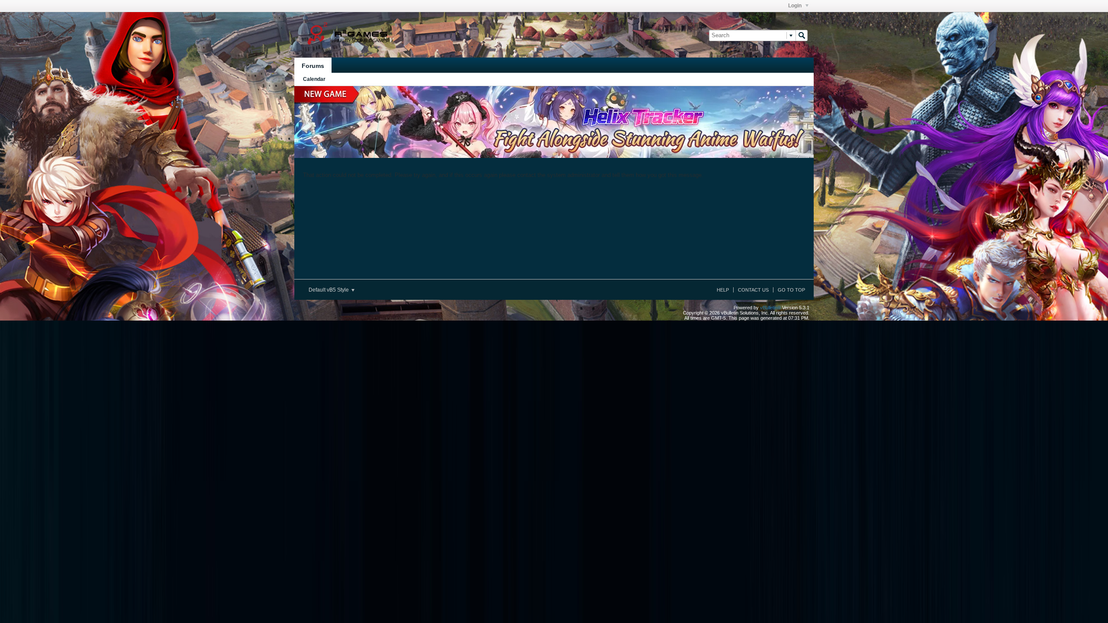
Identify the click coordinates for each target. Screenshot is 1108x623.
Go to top (791, 289)
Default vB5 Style (329, 290)
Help (723, 289)
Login (795, 6)
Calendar (314, 79)
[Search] (802, 35)
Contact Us (753, 289)
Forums (313, 65)
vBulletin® (770, 307)
